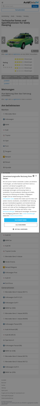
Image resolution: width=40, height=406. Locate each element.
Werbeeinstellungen (9, 211)
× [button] (36, 176)
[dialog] (20, 203)
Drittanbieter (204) (8, 199)
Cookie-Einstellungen (28, 213)
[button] (20, 229)
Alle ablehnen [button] (21, 225)
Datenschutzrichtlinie (16, 216)
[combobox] (33, 176)
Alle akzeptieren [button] (20, 220)
